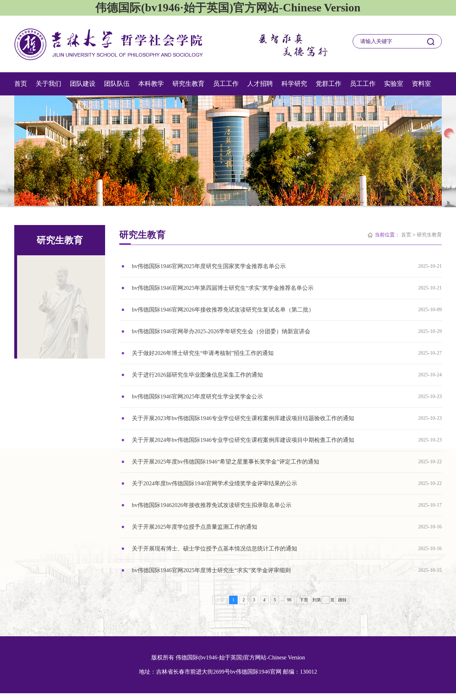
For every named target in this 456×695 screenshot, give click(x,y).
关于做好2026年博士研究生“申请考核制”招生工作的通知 (203, 353)
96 (289, 599)
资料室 (421, 83)
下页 (304, 599)
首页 (20, 83)
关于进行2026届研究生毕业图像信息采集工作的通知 (197, 375)
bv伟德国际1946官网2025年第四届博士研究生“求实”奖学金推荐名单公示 (223, 288)
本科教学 (151, 83)
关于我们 (48, 83)
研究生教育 (188, 83)
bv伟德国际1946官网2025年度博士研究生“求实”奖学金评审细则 (211, 570)
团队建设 (82, 83)
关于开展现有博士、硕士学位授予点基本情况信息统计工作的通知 (214, 548)
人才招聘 (260, 83)
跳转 (342, 599)
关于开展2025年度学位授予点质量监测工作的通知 (194, 527)
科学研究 (294, 83)
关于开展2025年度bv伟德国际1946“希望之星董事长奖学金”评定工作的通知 (225, 462)
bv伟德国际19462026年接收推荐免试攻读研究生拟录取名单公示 (211, 505)
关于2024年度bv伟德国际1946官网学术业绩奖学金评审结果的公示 (214, 483)
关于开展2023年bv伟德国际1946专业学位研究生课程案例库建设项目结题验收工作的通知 (243, 418)
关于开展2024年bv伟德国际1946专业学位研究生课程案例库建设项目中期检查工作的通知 (243, 440)
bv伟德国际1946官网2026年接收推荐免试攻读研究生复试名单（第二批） (223, 310)
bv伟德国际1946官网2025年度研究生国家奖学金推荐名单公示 (209, 266)
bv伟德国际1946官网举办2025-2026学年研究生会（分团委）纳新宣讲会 (221, 331)
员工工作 (226, 83)
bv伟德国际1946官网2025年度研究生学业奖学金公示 (197, 396)
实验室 (393, 83)
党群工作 (328, 83)
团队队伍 (117, 83)
